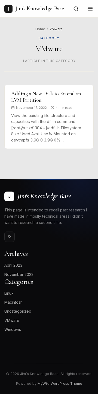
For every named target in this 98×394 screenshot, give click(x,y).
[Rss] (9, 237)
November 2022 (18, 274)
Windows (12, 329)
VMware (11, 320)
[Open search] (76, 8)
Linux (9, 293)
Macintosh (13, 302)
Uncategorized (17, 311)
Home (40, 29)
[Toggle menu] (90, 8)
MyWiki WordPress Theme (60, 383)
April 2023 (13, 265)
